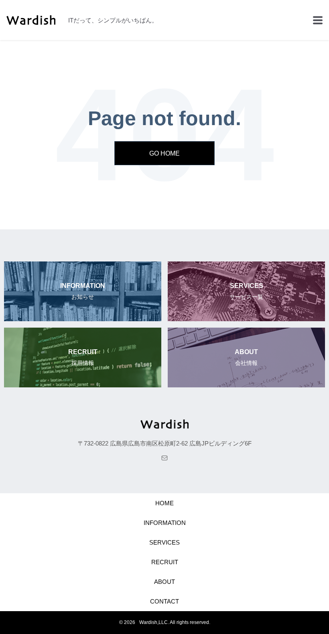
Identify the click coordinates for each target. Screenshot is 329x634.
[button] (318, 20)
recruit (164, 562)
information (165, 522)
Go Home (164, 153)
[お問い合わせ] (164, 458)
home (164, 503)
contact (164, 601)
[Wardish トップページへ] (164, 425)
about (164, 581)
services (164, 542)
